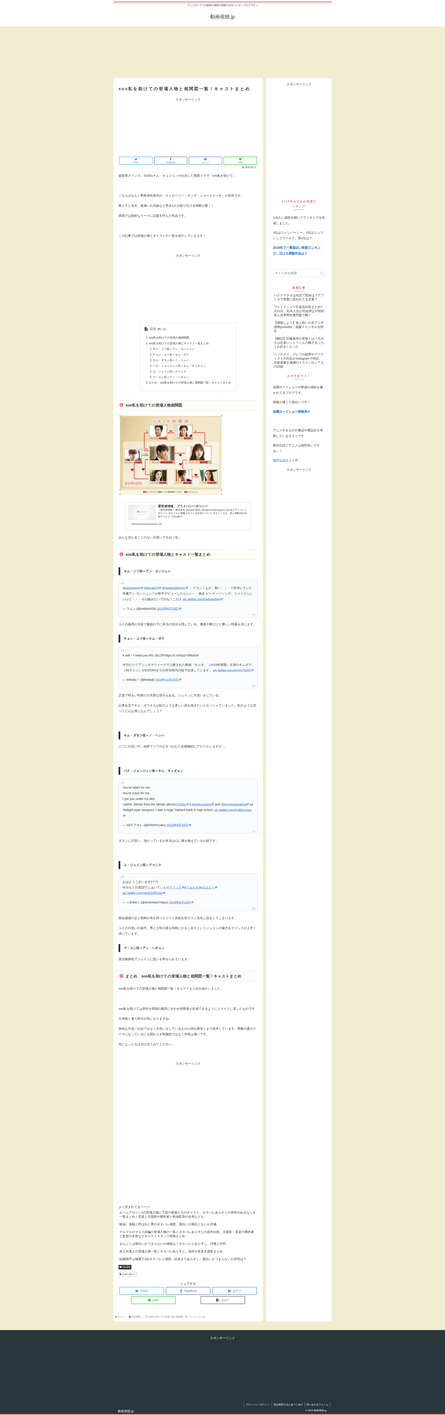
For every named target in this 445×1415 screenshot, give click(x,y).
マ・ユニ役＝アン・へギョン (171, 377)
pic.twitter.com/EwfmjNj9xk (201, 599)
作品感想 (126, 1267)
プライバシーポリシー (258, 1404)
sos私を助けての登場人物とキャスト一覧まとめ (179, 343)
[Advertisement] (197, 51)
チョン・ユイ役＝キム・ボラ (171, 354)
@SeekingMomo (173, 588)
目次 (153, 329)
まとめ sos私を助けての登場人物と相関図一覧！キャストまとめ (190, 382)
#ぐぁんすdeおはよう (199, 887)
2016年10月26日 (167, 679)
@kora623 (151, 588)
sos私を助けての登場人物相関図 (169, 337)
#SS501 (180, 804)
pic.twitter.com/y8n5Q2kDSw (142, 893)
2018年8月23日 (177, 825)
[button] (322, 273)
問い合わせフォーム (317, 1404)
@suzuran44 (131, 588)
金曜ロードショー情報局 (290, 411)
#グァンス (174, 887)
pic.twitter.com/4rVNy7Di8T (232, 670)
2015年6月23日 (168, 608)
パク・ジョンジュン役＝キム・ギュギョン (179, 365)
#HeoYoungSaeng (233, 804)
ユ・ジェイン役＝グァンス (169, 371)
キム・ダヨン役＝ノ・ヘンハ (171, 360)
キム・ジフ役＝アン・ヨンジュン (174, 348)
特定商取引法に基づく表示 (288, 1404)
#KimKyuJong (201, 804)
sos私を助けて (128, 1274)
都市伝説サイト (284, 460)
